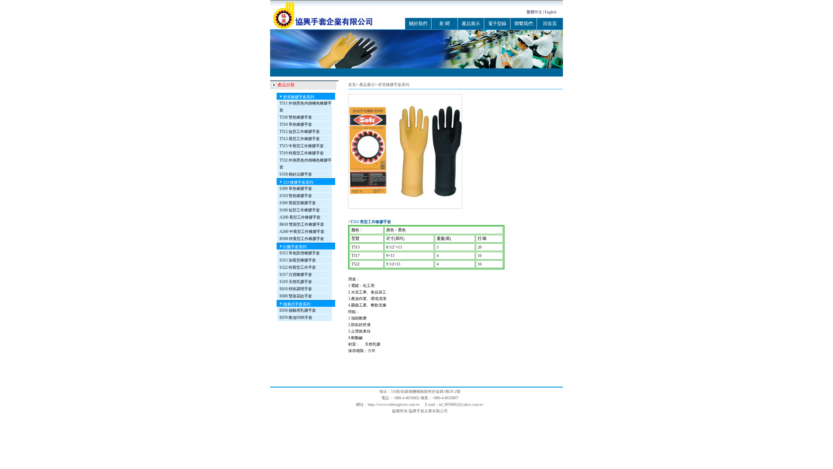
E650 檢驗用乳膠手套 (298, 310)
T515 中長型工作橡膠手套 (302, 146)
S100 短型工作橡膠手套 (300, 210)
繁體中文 (534, 12)
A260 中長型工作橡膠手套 (302, 231)
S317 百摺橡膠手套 (296, 274)
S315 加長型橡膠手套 (298, 260)
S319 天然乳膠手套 (296, 281)
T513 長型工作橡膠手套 (300, 138)
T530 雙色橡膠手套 (296, 117)
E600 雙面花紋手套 (296, 296)
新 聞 (444, 23)
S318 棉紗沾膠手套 (296, 174)
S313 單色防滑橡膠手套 (300, 253)
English (550, 12)
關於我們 (418, 23)
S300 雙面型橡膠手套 (298, 203)
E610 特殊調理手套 (296, 289)
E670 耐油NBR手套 (296, 317)
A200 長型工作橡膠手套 (300, 217)
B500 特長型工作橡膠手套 (302, 238)
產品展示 (471, 23)
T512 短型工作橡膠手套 (300, 131)
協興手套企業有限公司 (428, 411)
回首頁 (550, 23)
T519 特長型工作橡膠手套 (302, 153)
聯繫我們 (523, 23)
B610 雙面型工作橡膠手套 (302, 224)
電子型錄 (497, 23)
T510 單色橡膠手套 (296, 124)
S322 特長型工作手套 (298, 267)
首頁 (352, 84)
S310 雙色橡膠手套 (296, 195)
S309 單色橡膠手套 (296, 188)
